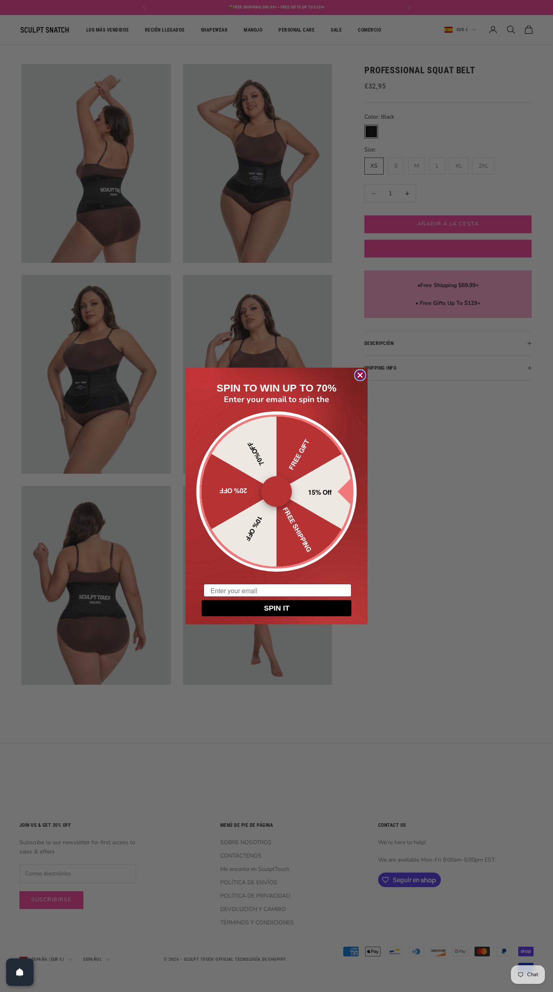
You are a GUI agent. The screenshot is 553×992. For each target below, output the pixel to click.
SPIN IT (276, 608)
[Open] (20, 972)
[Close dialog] (360, 375)
